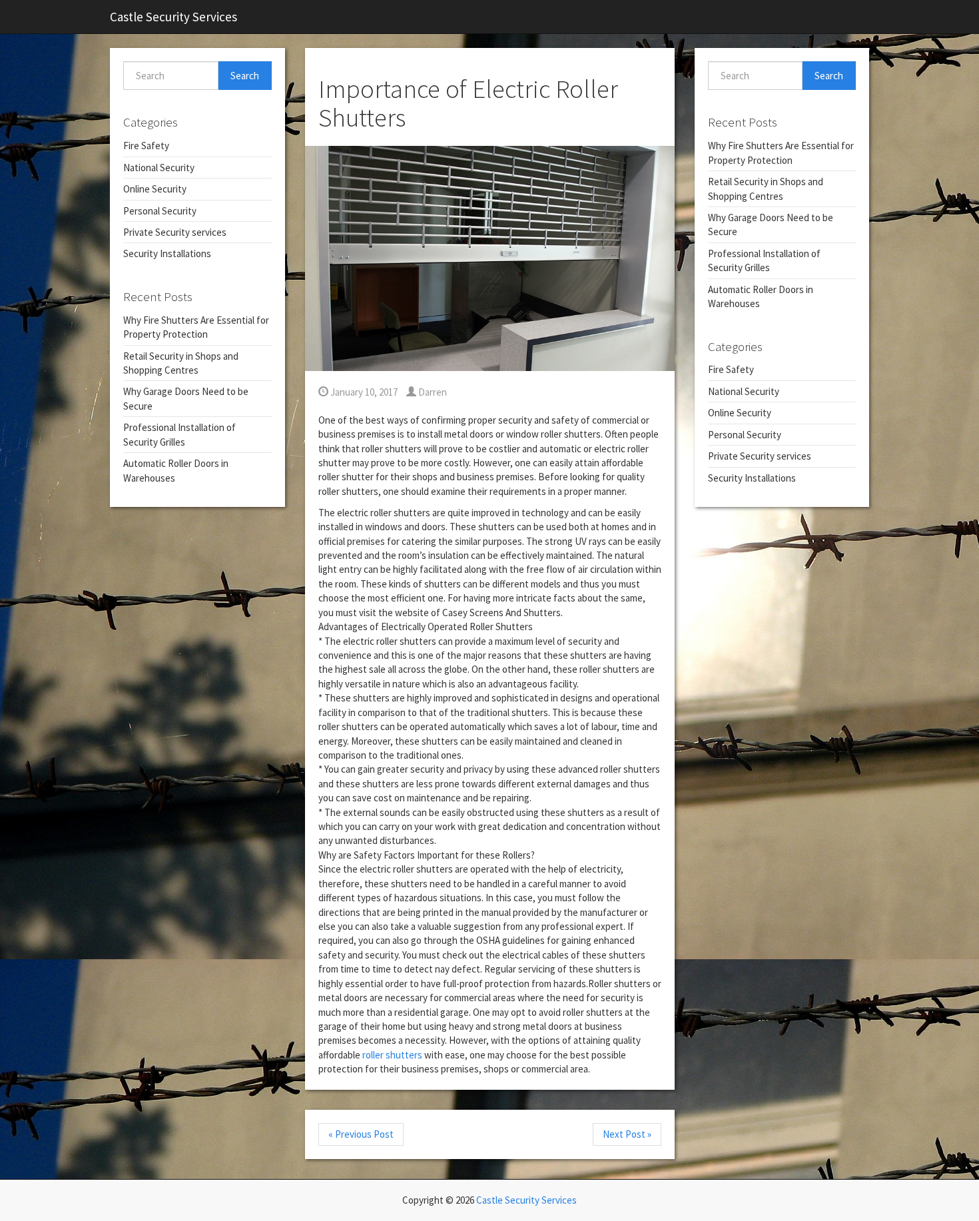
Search (244, 75)
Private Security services (174, 232)
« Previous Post (361, 1134)
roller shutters (392, 1054)
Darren (431, 392)
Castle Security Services (173, 17)
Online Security (154, 189)
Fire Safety (146, 145)
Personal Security (159, 210)
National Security (158, 167)
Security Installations (167, 253)
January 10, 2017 (363, 392)
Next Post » (627, 1134)
